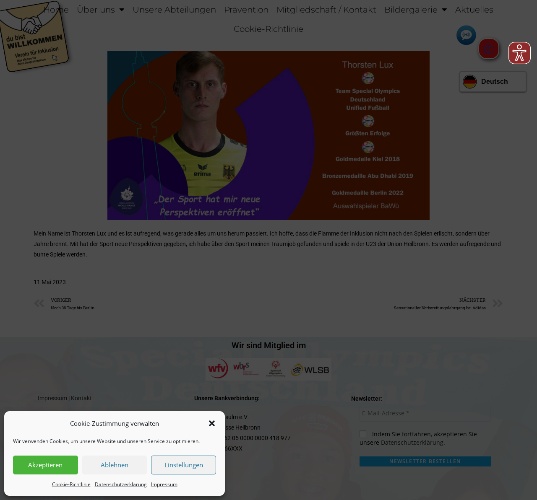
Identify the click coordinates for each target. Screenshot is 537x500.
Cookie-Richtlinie (71, 484)
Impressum (164, 484)
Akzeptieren (45, 465)
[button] (212, 423)
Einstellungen (183, 465)
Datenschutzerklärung (121, 484)
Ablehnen (114, 465)
